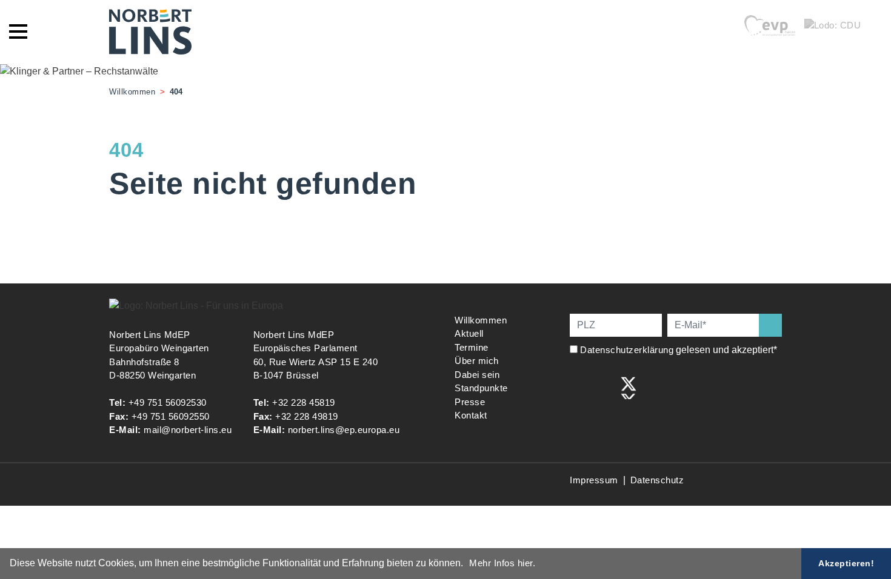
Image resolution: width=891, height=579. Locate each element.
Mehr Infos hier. (502, 563)
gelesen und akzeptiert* (679, 350)
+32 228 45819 (303, 402)
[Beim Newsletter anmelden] (770, 325)
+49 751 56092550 (171, 416)
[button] (467, 564)
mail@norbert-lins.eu (188, 430)
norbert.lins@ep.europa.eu (344, 430)
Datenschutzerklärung (626, 350)
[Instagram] (603, 387)
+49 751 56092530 (167, 402)
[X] (628, 387)
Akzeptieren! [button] (846, 563)
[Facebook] (578, 387)
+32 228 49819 (306, 416)
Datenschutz (657, 480)
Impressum (594, 480)
